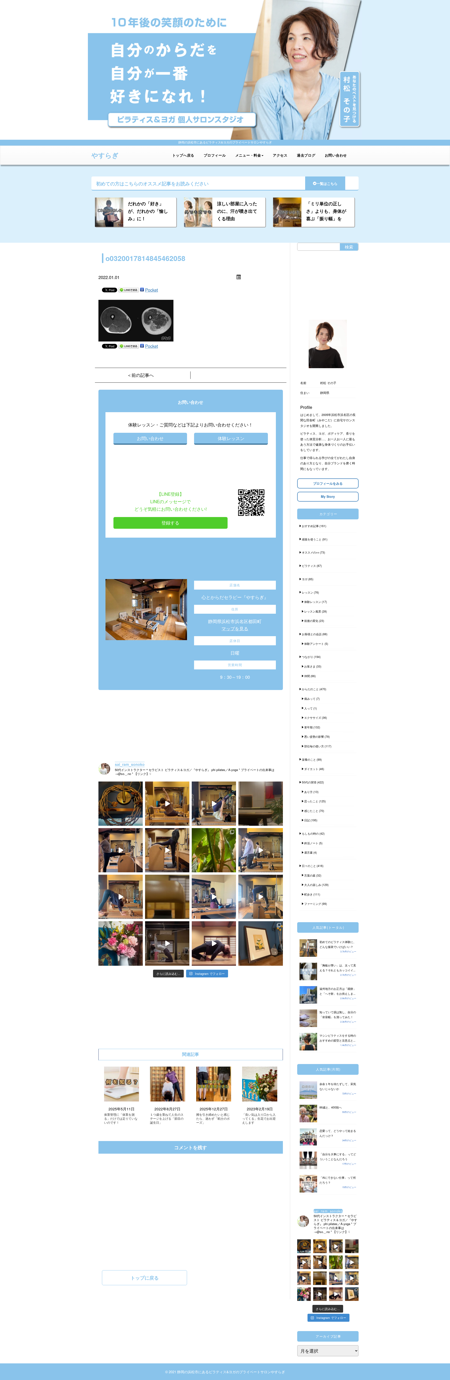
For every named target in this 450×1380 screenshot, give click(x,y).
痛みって (309, 699)
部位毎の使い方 (314, 746)
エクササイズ (312, 717)
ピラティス (309, 566)
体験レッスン (231, 438)
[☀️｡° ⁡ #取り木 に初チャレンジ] (214, 850)
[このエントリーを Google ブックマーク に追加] (142, 290)
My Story (328, 496)
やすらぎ (105, 155)
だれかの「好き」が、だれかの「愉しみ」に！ (148, 210)
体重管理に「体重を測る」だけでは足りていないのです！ (121, 1119)
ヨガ (305, 579)
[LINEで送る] (128, 290)
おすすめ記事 (310, 526)
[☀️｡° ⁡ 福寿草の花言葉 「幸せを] (260, 943)
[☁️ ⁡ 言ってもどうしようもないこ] (120, 943)
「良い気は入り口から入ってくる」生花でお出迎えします (259, 1119)
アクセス (280, 155)
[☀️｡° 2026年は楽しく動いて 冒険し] (214, 943)
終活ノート (311, 843)
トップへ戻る (183, 155)
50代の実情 (309, 782)
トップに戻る (145, 1277)
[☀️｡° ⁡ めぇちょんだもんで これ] (120, 804)
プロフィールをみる (328, 483)
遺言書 (308, 852)
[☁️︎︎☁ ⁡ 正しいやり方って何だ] (167, 804)
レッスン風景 (312, 611)
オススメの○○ (310, 552)
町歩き (308, 894)
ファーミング (312, 904)
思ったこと (311, 801)
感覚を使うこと (312, 539)
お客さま (309, 666)
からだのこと (310, 689)
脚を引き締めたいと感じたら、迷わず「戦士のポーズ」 (213, 1119)
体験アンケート (314, 644)
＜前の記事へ (140, 375)
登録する (170, 523)
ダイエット (311, 769)
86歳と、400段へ (330, 1107)
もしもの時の (310, 833)
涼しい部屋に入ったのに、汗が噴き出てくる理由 (237, 210)
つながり (307, 657)
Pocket (151, 290)
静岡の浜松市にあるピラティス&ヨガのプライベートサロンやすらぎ (231, 1371)
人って (308, 708)
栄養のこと (309, 759)
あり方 (308, 792)
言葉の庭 (309, 875)
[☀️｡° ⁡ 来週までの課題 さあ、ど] (260, 850)
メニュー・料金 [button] (248, 155)
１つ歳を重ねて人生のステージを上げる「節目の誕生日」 (167, 1119)
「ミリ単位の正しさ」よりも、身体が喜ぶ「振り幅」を (326, 210)
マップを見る (234, 628)
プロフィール (215, 155)
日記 (307, 820)
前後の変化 (311, 621)
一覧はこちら (327, 183)
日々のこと (309, 866)
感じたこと (311, 811)
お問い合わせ (336, 155)
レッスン (307, 592)
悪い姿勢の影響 (314, 736)
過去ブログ (306, 155)
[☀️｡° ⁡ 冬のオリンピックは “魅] (260, 897)
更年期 (308, 727)
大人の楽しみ (312, 885)
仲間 (307, 676)
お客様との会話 (312, 634)
